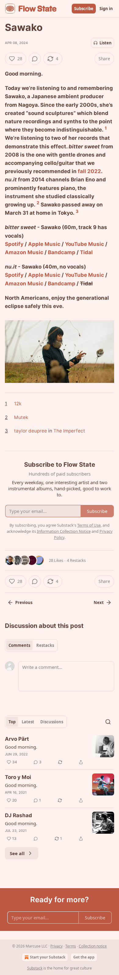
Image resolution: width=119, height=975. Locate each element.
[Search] (108, 722)
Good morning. (21, 747)
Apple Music (44, 244)
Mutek (21, 417)
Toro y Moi (18, 777)
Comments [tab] (19, 645)
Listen (105, 43)
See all (17, 853)
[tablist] (31, 645)
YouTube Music (84, 244)
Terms (70, 946)
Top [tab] (12, 722)
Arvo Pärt (17, 739)
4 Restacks (76, 560)
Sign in (106, 8)
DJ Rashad (18, 815)
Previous (23, 602)
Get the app (84, 957)
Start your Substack (47, 957)
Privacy (56, 946)
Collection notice (93, 946)
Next (99, 602)
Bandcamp (61, 252)
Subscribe (83, 8)
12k (17, 403)
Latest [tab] (28, 722)
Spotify (14, 244)
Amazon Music (24, 252)
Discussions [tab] (51, 722)
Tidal (86, 252)
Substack (34, 968)
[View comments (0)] (35, 59)
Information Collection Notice (64, 531)
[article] (59, 750)
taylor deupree (30, 431)
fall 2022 (89, 171)
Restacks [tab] (45, 645)
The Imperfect (69, 431)
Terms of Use (89, 525)
